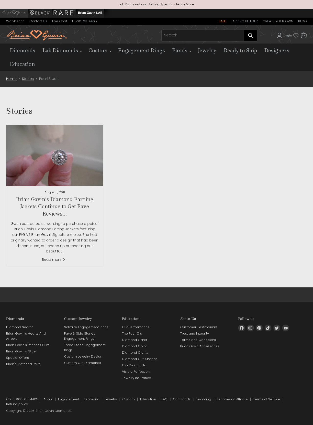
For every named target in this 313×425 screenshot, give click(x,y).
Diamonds (22, 50)
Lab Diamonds (61, 50)
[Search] (250, 35)
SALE (222, 21)
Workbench (15, 21)
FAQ (164, 399)
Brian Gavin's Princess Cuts (27, 345)
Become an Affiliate (232, 399)
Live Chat (59, 21)
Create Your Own (278, 21)
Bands (180, 50)
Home (11, 79)
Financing (203, 399)
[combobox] (203, 35)
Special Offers (17, 357)
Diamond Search (20, 327)
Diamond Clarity (135, 352)
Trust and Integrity (194, 333)
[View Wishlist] (295, 35)
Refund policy (17, 404)
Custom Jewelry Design (83, 356)
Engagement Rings (141, 50)
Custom (99, 50)
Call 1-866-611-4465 (22, 399)
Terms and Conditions (198, 340)
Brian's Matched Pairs (23, 364)
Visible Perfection (136, 371)
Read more (52, 259)
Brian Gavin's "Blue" (21, 351)
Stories (28, 79)
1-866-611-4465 (84, 21)
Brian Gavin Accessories (199, 346)
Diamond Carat (134, 340)
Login (287, 35)
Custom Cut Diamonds (82, 362)
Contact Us (38, 21)
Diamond (91, 399)
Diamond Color (134, 346)
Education (22, 64)
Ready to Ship (240, 50)
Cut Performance (136, 327)
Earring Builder (244, 21)
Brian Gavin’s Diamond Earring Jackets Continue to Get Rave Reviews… (54, 206)
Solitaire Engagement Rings (86, 327)
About (48, 399)
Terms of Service (266, 399)
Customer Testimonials (198, 327)
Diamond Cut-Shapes (139, 359)
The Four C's (132, 333)
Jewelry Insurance (136, 378)
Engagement (68, 399)
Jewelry (207, 50)
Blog (302, 21)
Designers (276, 50)
